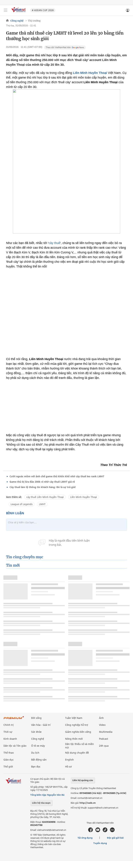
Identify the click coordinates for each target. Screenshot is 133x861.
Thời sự (7, 731)
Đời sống (36, 718)
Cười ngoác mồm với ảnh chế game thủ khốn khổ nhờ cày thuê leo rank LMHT (57, 476)
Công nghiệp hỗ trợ (76, 724)
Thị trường (34, 20)
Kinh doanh (10, 738)
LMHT (42, 504)
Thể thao (8, 752)
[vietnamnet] (19, 12)
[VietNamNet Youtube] (97, 831)
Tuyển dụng (100, 843)
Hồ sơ (68, 766)
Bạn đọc (36, 766)
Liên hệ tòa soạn (41, 802)
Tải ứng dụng (85, 837)
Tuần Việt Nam (73, 718)
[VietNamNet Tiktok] (105, 831)
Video (102, 724)
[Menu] (5, 10)
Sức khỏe (36, 731)
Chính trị (8, 724)
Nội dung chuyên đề (77, 752)
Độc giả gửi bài (115, 837)
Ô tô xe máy (38, 745)
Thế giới (8, 766)
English (69, 759)
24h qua (104, 745)
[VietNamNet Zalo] (112, 831)
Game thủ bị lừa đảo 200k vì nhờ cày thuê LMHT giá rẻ (42, 481)
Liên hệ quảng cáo (82, 780)
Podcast (103, 738)
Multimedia (105, 731)
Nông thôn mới (74, 738)
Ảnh (101, 718)
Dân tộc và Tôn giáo (14, 745)
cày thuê (54, 243)
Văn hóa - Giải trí (41, 724)
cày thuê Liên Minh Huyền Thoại (45, 497)
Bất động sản (39, 759)
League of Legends (22, 504)
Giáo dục (8, 759)
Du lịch (35, 752)
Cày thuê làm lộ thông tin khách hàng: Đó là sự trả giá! (43, 487)
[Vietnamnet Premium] (13, 719)
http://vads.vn (87, 802)
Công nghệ (17, 20)
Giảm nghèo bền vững (78, 731)
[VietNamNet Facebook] (90, 831)
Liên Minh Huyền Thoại (90, 73)
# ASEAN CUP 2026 (43, 10)
